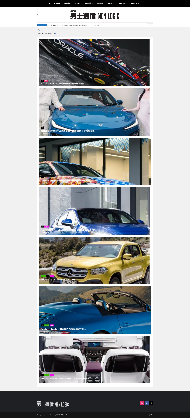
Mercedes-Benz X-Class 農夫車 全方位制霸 (58, 280)
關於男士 (151, 415)
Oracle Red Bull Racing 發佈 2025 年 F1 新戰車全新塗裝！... (64, 84)
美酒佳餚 (100, 3)
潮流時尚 (67, 3)
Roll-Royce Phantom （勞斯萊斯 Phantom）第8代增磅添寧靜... (65, 379)
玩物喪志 (110, 3)
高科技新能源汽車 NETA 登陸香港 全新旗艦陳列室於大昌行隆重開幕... (68, 131)
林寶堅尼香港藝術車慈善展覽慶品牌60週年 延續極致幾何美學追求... (67, 181)
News (46, 80)
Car (42, 80)
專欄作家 (122, 3)
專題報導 (57, 3)
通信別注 (134, 3)
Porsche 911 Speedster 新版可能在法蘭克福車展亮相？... (63, 329)
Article (43, 275)
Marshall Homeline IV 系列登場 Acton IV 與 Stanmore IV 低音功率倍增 (72, 25)
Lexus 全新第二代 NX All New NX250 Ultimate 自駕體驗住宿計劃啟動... (68, 230)
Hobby (46, 226)
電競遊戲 (88, 3)
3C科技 (77, 3)
